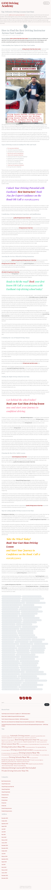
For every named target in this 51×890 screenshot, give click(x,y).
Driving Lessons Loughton (21, 641)
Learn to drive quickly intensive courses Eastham (33, 674)
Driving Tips (4, 805)
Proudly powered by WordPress (25, 886)
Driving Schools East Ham (38, 646)
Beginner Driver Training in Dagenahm (11, 605)
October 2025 (4, 820)
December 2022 (5, 875)
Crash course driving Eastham (26, 615)
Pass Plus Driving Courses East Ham (10, 678)
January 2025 (4, 842)
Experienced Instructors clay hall (10, 656)
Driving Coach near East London (30, 363)
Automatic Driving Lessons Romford (30, 737)
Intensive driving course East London (20, 765)
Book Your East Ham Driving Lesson (22, 544)
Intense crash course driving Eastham (29, 667)
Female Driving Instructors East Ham (29, 661)
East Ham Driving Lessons (8, 654)
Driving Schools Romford (34, 757)
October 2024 (4, 850)
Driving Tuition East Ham (23, 652)
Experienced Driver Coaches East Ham (25, 654)
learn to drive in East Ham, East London (19, 38)
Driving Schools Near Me (8, 650)
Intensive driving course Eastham (29, 669)
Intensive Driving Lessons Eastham (15, 155)
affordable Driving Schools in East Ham (10, 272)
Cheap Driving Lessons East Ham (29, 613)
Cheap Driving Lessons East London (7, 741)
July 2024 (3, 853)
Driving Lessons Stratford (41, 643)
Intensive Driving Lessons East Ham (34, 671)
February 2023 (4, 870)
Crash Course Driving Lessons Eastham (11, 618)
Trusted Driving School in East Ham (28, 687)
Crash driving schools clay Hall (31, 618)
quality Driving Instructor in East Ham (22, 217)
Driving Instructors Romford (30, 747)
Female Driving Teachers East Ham (28, 665)
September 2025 (5, 823)
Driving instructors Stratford (10, 635)
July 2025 (3, 829)
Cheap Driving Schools (6, 792)
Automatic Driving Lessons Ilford (7, 737)
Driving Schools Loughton (38, 648)
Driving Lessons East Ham (8, 639)
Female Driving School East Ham (10, 665)
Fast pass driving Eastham (8, 659)
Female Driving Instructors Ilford (23, 761)
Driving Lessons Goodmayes (6, 753)
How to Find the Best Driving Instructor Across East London (23, 32)
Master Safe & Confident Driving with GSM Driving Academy (13, 716)
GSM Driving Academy (10, 4)
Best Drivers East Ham (28, 605)
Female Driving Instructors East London (9, 761)
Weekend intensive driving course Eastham (31, 689)
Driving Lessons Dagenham (6, 750)
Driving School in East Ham (23, 646)
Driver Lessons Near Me (10, 744)
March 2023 (4, 867)
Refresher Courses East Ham (30, 682)
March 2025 (4, 837)
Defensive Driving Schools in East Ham (11, 622)
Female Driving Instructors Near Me (11, 663)
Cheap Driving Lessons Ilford (18, 741)
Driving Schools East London (9, 648)
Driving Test (4, 802)
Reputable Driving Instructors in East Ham (32, 684)
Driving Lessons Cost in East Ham (29, 637)
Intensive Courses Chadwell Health (11, 669)
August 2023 (4, 861)
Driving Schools (4, 800)
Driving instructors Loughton (25, 630)
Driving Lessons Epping (7, 641)
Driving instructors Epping (9, 630)
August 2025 (4, 826)
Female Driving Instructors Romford (35, 763)
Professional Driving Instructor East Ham (12, 680)
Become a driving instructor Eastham (35, 602)
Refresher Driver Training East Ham (11, 684)
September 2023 (5, 859)
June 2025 (4, 831)
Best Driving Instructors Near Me (10, 607)
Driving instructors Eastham (27, 628)
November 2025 (5, 818)
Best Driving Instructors (6, 781)
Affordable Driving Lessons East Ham (32, 596)
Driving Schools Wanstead (8, 652)
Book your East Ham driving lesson (25, 403)
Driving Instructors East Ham (29, 626)
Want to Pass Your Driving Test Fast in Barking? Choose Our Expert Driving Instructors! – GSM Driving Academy (23, 721)
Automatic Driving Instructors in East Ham (32, 598)
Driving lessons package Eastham (10, 643)
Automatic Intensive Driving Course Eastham (13, 602)
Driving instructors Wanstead (27, 635)
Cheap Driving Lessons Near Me (29, 741)
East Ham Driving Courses (37, 652)
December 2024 (5, 845)
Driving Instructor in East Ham (26, 227)
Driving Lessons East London (23, 639)
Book (31, 281)
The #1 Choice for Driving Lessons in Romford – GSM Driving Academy (15, 719)
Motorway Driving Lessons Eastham (15, 165)
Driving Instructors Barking (24, 744)
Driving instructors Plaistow (25, 633)
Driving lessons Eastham (38, 639)
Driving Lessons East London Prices (40, 750)
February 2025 (4, 840)
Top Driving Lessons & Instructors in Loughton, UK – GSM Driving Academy (16, 713)
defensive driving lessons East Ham (17, 15)
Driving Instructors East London (10, 628)
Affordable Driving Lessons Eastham (11, 598)
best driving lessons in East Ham (19, 456)
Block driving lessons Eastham (10, 609)
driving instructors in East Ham (9, 263)
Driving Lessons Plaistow (26, 643)
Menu (47, 3)
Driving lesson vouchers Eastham (10, 637)
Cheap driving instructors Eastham (11, 613)
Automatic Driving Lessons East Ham (11, 600)
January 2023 (4, 872)
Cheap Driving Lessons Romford (42, 741)
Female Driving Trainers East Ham (10, 667)
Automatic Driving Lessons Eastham (30, 600)
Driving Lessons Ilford (14, 753)
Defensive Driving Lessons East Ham (32, 620)
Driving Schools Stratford (37, 650)
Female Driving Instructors (23, 760)
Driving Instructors (5, 794)
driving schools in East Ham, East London (31, 49)
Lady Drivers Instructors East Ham (10, 674)
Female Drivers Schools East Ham (10, 661)
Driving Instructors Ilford (44, 744)
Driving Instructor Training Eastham (11, 626)
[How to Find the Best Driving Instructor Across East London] (25, 26)
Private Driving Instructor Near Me (30, 678)
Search (3, 702)
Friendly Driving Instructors (7, 811)
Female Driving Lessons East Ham (30, 663)
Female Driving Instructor (9, 760)
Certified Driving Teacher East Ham (11, 611)
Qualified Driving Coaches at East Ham (11, 682)
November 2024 (5, 848)
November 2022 (5, 878)
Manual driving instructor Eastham (27, 676)
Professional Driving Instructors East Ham (35, 680)
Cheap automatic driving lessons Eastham (31, 611)
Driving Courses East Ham (8, 624)
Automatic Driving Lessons (20, 736)
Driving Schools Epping (24, 648)
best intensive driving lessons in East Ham (30, 607)
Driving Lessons (5, 797)
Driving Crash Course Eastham (24, 624)
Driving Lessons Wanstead (8, 646)
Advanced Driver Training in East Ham (11, 596)
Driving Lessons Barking (41, 747)
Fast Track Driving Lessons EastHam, (25, 659)
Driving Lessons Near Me (36, 641)
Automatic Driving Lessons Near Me (18, 737)
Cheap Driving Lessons (43, 740)
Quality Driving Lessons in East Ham (34, 505)
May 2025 (4, 834)
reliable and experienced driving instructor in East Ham (23, 260)
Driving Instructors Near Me (9, 633)
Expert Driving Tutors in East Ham (29, 656)
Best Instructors (26, 191)
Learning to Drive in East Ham (9, 676)
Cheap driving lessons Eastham (10, 615)
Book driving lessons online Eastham (28, 609)
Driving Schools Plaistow (22, 650)
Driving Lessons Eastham (13, 148)
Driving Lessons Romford (6, 754)
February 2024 (4, 856)
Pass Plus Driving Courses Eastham (15, 153)
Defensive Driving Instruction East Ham (12, 620)
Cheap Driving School (6, 789)
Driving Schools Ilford (5, 757)
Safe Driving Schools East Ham (9, 687)
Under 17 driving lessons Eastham (10, 689)
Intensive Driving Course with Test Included (13, 671)
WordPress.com (28, 887)
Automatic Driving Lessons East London (37, 735)
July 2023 (3, 864)
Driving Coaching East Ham (29, 622)
